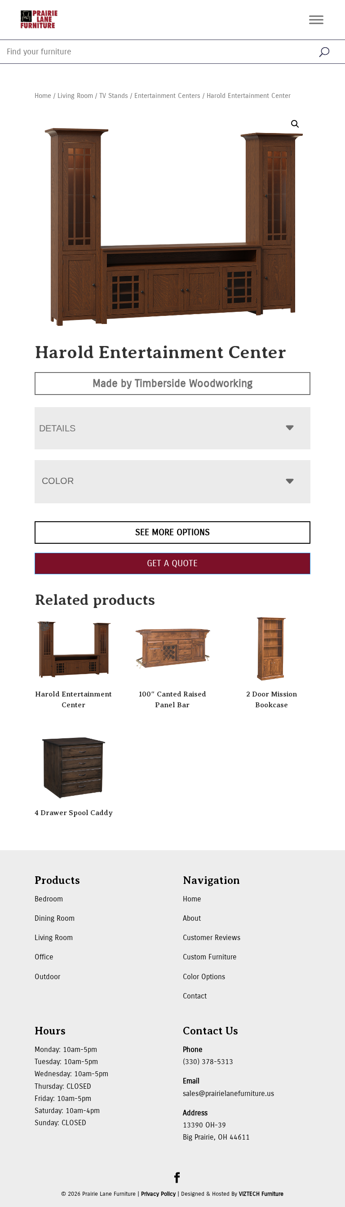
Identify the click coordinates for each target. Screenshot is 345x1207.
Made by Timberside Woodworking (172, 383)
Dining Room (55, 918)
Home (43, 96)
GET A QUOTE (172, 563)
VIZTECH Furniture (261, 1194)
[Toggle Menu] (316, 19)
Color (58, 481)
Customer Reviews (211, 937)
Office (44, 957)
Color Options (204, 976)
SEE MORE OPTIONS (172, 532)
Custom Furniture (210, 957)
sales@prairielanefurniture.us (228, 1093)
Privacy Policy (158, 1194)
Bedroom (49, 899)
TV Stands (113, 96)
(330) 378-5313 (208, 1061)
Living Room (75, 96)
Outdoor (47, 976)
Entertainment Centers (167, 96)
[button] (295, 124)
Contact (195, 996)
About (192, 918)
